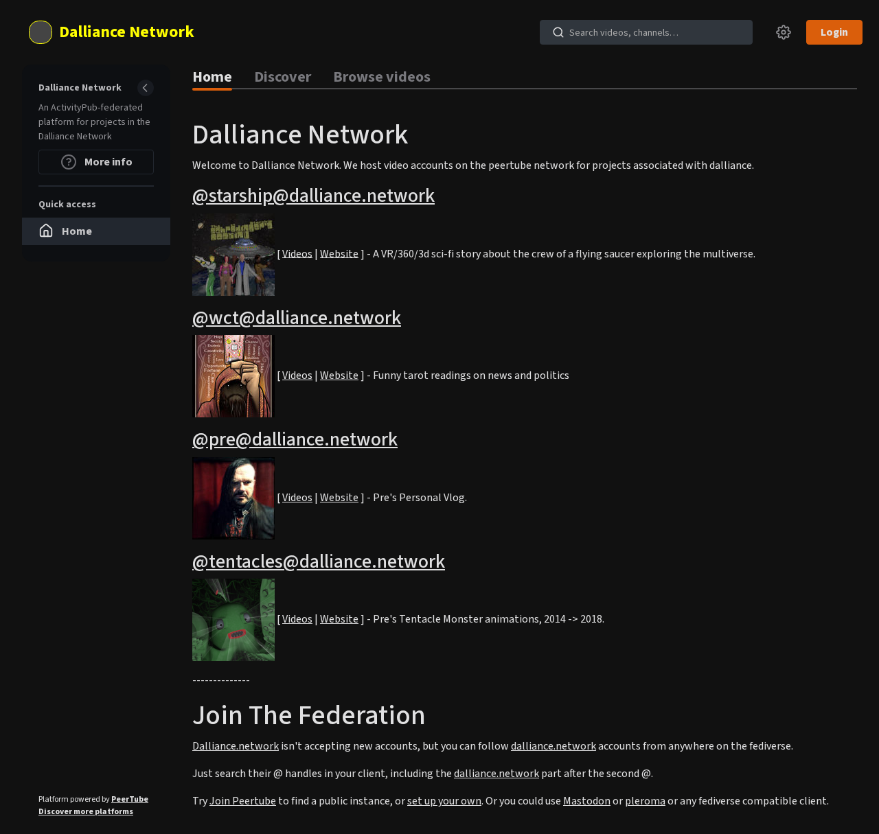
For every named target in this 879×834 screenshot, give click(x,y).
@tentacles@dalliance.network (318, 561)
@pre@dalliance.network (295, 439)
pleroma (645, 801)
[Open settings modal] (783, 32)
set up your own (444, 801)
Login (834, 32)
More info (107, 162)
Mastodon (586, 801)
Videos (297, 253)
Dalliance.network (235, 746)
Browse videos (382, 77)
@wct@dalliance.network (296, 318)
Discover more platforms (85, 812)
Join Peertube (242, 801)
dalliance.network (553, 746)
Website (339, 253)
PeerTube (129, 799)
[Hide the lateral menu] (145, 88)
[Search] (558, 32)
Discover (282, 77)
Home (212, 77)
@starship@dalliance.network (313, 195)
